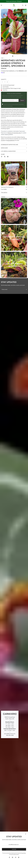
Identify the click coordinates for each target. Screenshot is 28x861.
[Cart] (25, 5)
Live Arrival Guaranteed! (8, 85)
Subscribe (14, 849)
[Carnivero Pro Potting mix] (13, 173)
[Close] (25, 834)
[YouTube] (15, 857)
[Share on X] (4, 157)
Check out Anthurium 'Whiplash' (14, 1)
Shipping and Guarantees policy (14, 132)
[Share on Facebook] (1, 157)
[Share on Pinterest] (7, 157)
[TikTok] (18, 857)
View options (4, 192)
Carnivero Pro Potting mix (7, 187)
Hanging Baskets (10, 140)
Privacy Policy (23, 853)
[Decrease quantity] (2, 82)
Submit (22, 100)
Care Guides (6, 86)
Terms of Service (14, 854)
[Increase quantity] (7, 82)
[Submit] (26, 289)
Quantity (3, 79)
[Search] (22, 5)
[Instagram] (12, 857)
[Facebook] (9, 857)
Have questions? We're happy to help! (12, 88)
